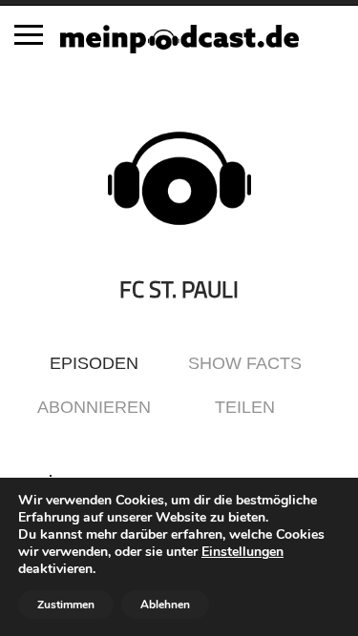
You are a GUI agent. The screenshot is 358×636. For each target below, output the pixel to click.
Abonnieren (94, 407)
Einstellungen (242, 552)
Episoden (94, 363)
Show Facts (245, 363)
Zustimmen (66, 604)
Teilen (245, 407)
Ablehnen (165, 604)
